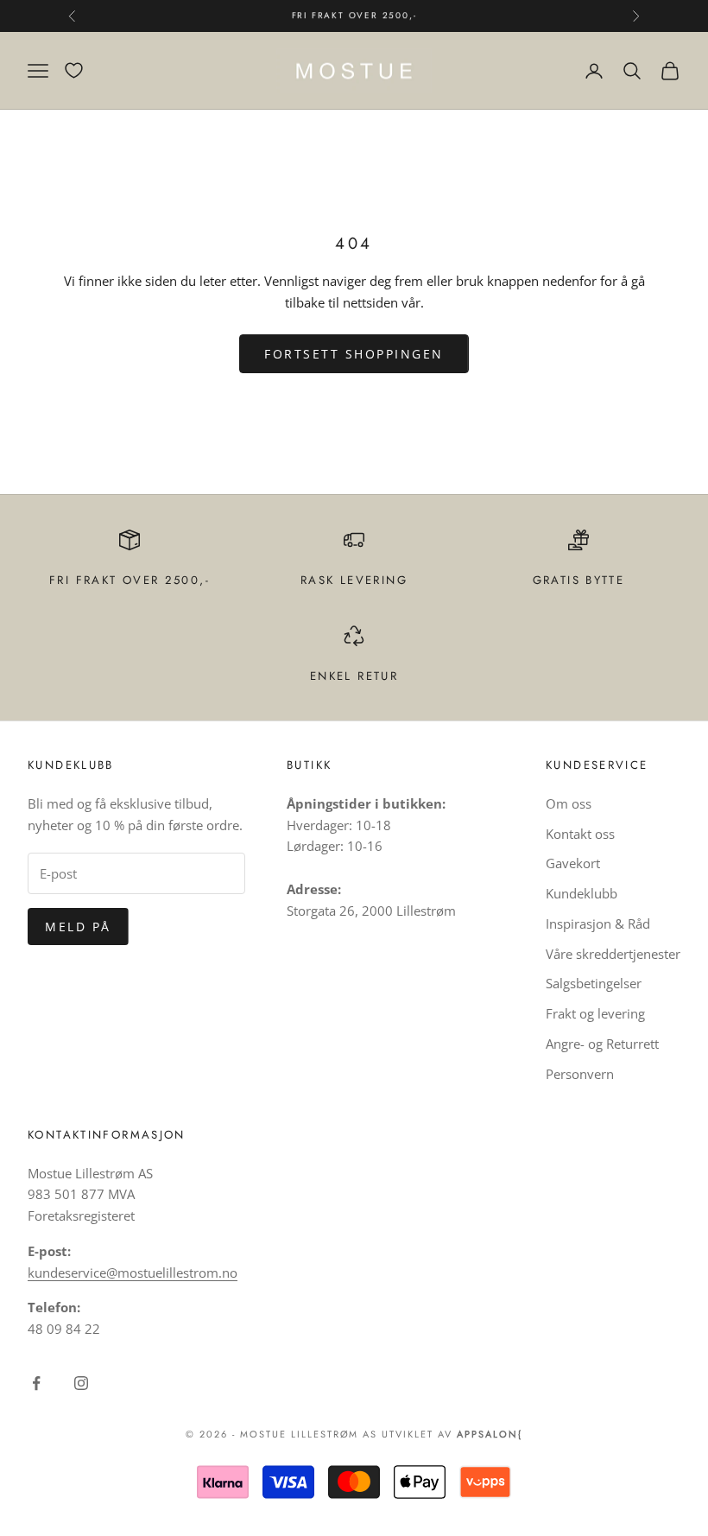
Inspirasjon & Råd (598, 923)
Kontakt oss (580, 833)
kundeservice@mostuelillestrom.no (132, 1272)
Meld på (78, 926)
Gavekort (573, 863)
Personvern (580, 1073)
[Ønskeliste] (74, 70)
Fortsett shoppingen (354, 354)
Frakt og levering (595, 1013)
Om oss (568, 803)
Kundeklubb (581, 893)
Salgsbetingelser (594, 983)
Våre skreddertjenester (613, 953)
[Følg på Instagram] (81, 1383)
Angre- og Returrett (602, 1043)
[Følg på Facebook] (36, 1383)
